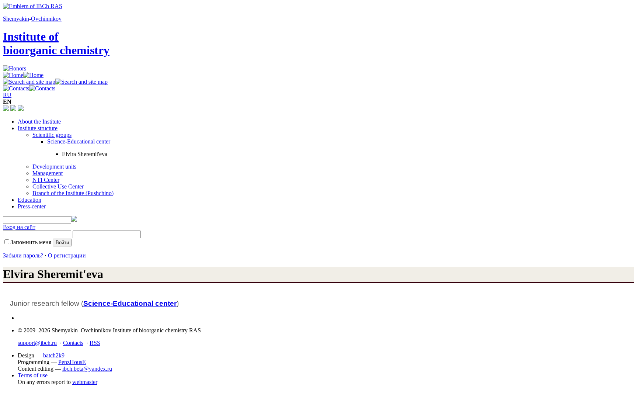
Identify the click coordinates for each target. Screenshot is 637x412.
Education (29, 200)
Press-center (32, 206)
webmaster (84, 382)
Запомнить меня (30, 242)
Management (47, 173)
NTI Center (45, 180)
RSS (95, 343)
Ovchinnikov (46, 18)
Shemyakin (16, 18)
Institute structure (38, 128)
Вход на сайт (19, 227)
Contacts (73, 343)
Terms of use (33, 375)
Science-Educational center (78, 141)
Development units (54, 166)
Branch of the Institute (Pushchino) (73, 193)
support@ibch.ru (37, 343)
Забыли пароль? (23, 255)
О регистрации (67, 255)
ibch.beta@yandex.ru (87, 369)
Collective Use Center (58, 186)
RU (7, 95)
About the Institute (39, 121)
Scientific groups (52, 135)
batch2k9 (54, 355)
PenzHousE (72, 362)
